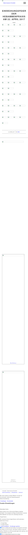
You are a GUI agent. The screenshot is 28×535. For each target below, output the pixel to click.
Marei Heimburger (13, 362)
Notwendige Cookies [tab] (4, 509)
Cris (18, 131)
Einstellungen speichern (15, 526)
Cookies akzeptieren (5, 526)
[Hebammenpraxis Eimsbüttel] (11, 3)
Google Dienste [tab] (3, 517)
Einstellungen (3, 501)
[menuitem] (24, 3)
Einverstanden (10, 501)
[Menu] (24, 3)
